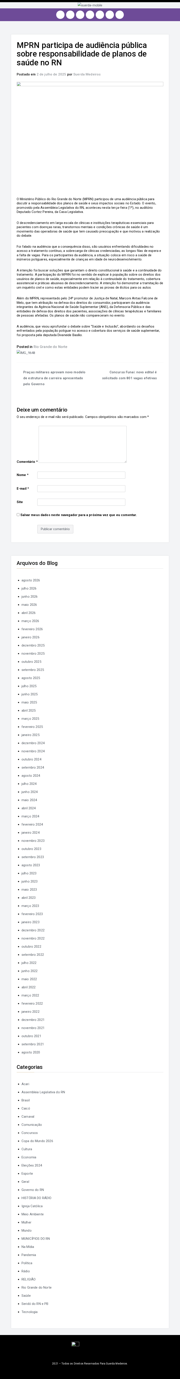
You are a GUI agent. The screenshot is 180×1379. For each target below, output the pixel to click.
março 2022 (30, 995)
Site (20, 502)
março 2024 (30, 816)
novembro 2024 (33, 751)
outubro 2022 (31, 947)
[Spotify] (100, 15)
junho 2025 (30, 694)
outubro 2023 (31, 849)
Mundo (27, 1230)
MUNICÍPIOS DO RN (36, 1239)
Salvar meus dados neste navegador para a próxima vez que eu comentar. (78, 515)
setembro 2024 (33, 767)
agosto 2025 (31, 678)
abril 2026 (29, 613)
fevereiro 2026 (32, 629)
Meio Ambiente (33, 1214)
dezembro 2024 (33, 743)
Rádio (26, 1271)
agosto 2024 (31, 776)
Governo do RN (33, 1190)
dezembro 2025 (33, 645)
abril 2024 (29, 808)
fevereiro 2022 (32, 1003)
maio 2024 (29, 800)
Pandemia (29, 1255)
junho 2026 (30, 597)
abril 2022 (29, 987)
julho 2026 (29, 588)
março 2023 (30, 906)
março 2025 (30, 719)
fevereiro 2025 (32, 727)
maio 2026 (29, 605)
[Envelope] (119, 15)
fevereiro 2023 (32, 914)
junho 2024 (30, 792)
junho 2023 (30, 881)
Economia (29, 1157)
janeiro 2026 (31, 637)
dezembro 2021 (33, 1020)
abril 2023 (29, 898)
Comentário (27, 462)
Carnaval (28, 1117)
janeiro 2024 (31, 833)
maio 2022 (29, 979)
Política (27, 1263)
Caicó (26, 1108)
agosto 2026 (31, 580)
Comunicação (32, 1125)
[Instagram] (60, 15)
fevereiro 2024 (32, 824)
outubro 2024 (31, 759)
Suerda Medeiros (87, 74)
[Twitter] (80, 15)
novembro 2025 (33, 654)
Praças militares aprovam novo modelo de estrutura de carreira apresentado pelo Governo (54, 378)
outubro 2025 (31, 662)
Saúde (26, 1296)
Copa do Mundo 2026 (37, 1141)
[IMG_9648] (26, 353)
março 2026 (30, 621)
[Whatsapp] (110, 15)
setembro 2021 (33, 1044)
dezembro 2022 (33, 930)
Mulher (26, 1222)
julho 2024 (29, 784)
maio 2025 (29, 702)
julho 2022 (29, 963)
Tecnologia (30, 1312)
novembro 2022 (33, 938)
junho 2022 (30, 971)
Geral (25, 1182)
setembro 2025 (33, 670)
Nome (23, 475)
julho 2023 (29, 873)
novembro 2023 (33, 841)
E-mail (23, 489)
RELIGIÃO (29, 1279)
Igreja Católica (32, 1206)
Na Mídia (28, 1247)
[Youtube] (90, 15)
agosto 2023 (31, 865)
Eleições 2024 (32, 1165)
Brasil (26, 1100)
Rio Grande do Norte (50, 347)
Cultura (27, 1149)
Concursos (30, 1133)
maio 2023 (29, 890)
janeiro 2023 (31, 922)
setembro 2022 (33, 955)
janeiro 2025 (31, 735)
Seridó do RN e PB (35, 1304)
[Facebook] (70, 15)
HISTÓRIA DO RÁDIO (37, 1198)
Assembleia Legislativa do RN (43, 1092)
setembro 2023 (33, 857)
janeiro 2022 (31, 1012)
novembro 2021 (33, 1028)
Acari (25, 1084)
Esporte (27, 1174)
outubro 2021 (31, 1036)
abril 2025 (29, 710)
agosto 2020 (31, 1052)
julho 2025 (29, 686)
